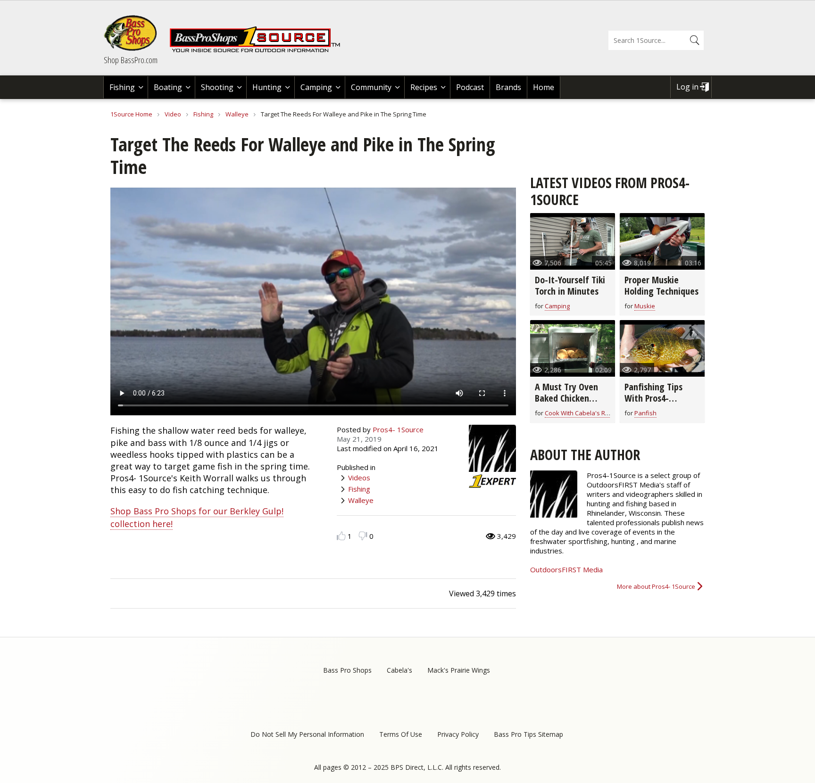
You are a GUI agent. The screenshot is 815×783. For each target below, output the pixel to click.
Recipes (423, 87)
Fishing (122, 87)
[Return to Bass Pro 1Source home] (259, 50)
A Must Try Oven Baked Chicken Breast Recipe (566, 398)
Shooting (217, 87)
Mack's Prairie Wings (458, 670)
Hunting (267, 87)
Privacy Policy (458, 734)
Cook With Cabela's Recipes (584, 413)
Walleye (237, 114)
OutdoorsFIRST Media (566, 569)
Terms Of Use (400, 734)
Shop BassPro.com (131, 60)
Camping (316, 87)
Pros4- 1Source (398, 429)
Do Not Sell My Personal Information (307, 734)
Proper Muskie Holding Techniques (661, 285)
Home (543, 87)
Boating (168, 87)
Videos (359, 477)
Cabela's (399, 670)
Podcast (470, 87)
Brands (508, 87)
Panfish (645, 413)
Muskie (644, 306)
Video (173, 114)
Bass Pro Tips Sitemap (528, 734)
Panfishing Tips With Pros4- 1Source (653, 398)
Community (371, 87)
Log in (687, 87)
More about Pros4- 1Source (656, 586)
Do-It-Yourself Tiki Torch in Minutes (570, 285)
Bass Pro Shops (347, 670)
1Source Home (131, 114)
